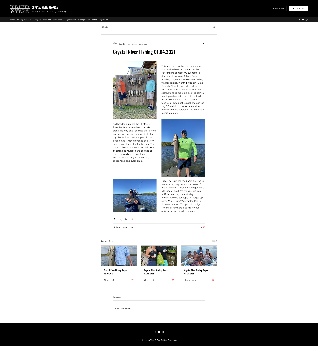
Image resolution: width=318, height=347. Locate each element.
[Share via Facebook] (114, 219)
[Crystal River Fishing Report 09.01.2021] (119, 256)
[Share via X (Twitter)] (120, 219)
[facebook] (299, 19)
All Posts (104, 27)
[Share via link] (132, 219)
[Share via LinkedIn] (126, 219)
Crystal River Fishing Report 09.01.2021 (116, 272)
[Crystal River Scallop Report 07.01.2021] (199, 256)
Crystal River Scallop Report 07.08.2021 (156, 272)
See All (214, 241)
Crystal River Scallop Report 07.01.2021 (196, 272)
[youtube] (303, 19)
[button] (214, 27)
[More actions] (203, 44)
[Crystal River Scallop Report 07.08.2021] (159, 256)
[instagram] (306, 19)
